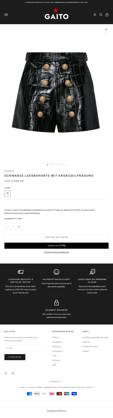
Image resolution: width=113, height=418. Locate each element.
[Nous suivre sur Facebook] (5, 373)
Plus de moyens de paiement (56, 252)
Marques (56, 360)
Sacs (54, 355)
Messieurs (56, 346)
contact (85, 351)
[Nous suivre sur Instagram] (13, 373)
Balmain (9, 171)
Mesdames (57, 342)
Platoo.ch (62, 411)
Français (55, 381)
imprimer (86, 342)
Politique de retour (90, 346)
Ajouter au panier (56, 237)
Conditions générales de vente (95, 337)
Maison (55, 337)
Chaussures (57, 351)
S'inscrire (14, 357)
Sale (54, 365)
